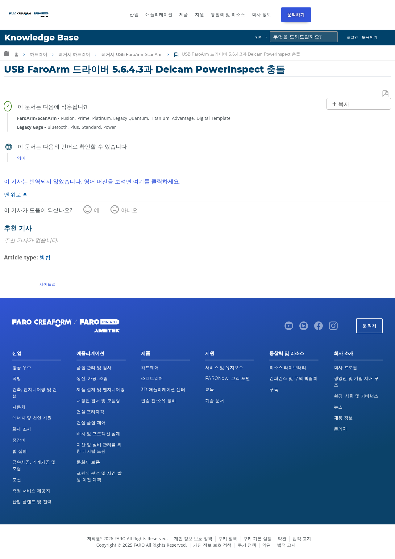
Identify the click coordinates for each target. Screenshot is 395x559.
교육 (209, 389)
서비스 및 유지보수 (224, 367)
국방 (16, 378)
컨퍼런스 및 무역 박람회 (293, 378)
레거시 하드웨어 (75, 54)
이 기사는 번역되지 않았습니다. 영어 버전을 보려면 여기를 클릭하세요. (92, 181)
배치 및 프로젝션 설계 (98, 433)
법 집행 (19, 451)
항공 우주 (21, 367)
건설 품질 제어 (91, 422)
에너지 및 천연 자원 (32, 418)
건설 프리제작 (90, 411)
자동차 (19, 407)
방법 (45, 257)
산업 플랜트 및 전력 (32, 501)
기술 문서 (214, 400)
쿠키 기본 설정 (257, 538)
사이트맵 (48, 284)
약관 (282, 538)
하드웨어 (39, 54)
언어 (259, 37)
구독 (273, 389)
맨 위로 (12, 194)
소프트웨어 (152, 378)
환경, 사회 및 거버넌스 (356, 396)
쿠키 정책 (227, 538)
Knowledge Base (41, 37)
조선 (16, 479)
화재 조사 (21, 429)
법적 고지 (302, 538)
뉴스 (338, 407)
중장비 (19, 440)
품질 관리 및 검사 (94, 367)
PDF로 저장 (385, 94)
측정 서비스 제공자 (31, 491)
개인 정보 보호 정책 (193, 538)
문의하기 (296, 14)
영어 (21, 158)
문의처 (369, 326)
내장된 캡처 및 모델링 (98, 400)
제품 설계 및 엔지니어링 (101, 389)
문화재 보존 (88, 462)
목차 (343, 104)
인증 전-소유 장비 (158, 400)
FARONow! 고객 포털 (227, 378)
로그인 (352, 37)
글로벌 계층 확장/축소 (6, 53)
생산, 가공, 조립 (92, 378)
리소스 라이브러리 (287, 367)
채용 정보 (343, 418)
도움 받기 (369, 37)
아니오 (129, 210)
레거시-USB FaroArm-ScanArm (133, 54)
